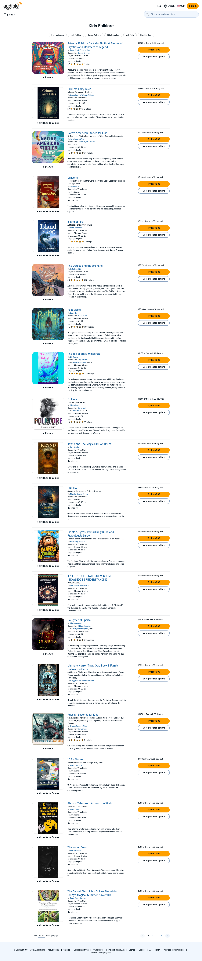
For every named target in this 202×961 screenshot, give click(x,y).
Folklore (72, 399)
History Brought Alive (78, 726)
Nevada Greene (84, 53)
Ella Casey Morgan (77, 542)
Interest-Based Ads (116, 950)
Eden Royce (74, 313)
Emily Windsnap (79, 362)
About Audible (54, 950)
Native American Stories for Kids (87, 133)
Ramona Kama (76, 765)
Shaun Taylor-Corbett (86, 142)
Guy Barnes (82, 729)
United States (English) (101, 953)
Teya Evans (74, 186)
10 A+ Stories (75, 759)
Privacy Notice (98, 950)
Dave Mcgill (74, 50)
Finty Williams (83, 360)
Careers (66, 950)
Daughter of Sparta (79, 620)
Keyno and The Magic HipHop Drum (89, 444)
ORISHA (72, 488)
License (132, 950)
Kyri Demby (74, 447)
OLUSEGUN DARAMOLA (79, 586)
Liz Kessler (74, 357)
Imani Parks (82, 316)
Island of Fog (75, 222)
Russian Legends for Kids (82, 714)
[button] (58, 35)
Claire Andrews (76, 623)
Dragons (72, 177)
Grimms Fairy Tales (79, 89)
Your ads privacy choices (174, 950)
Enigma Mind (85, 50)
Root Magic (74, 310)
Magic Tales (74, 809)
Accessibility (154, 950)
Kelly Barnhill (75, 269)
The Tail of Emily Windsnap (83, 354)
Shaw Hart (74, 405)
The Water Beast (77, 847)
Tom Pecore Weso (77, 139)
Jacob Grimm (75, 95)
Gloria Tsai (81, 408)
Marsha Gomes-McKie (79, 494)
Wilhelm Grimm (87, 95)
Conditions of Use (81, 950)
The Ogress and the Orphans (85, 266)
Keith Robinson (76, 228)
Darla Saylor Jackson (78, 898)
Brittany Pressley (84, 626)
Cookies (142, 950)
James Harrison (87, 681)
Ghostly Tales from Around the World (90, 803)
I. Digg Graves (75, 681)
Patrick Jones (75, 851)
